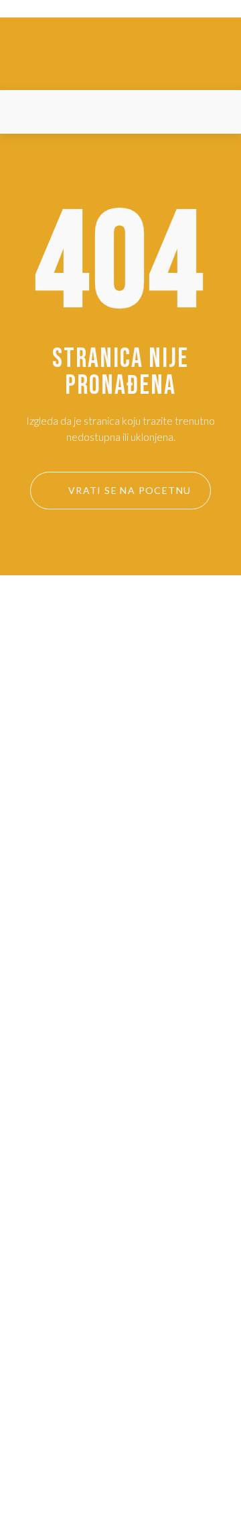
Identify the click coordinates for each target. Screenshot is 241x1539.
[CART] (214, 112)
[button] (26, 112)
